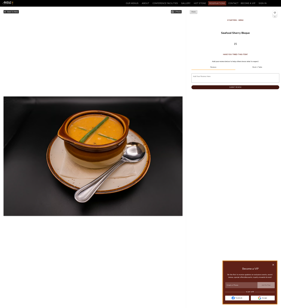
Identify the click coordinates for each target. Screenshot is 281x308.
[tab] (213, 67)
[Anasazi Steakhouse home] (12, 3)
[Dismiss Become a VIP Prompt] (273, 264)
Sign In (263, 3)
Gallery (186, 3)
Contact (233, 3)
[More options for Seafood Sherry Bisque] (274, 12)
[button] (11, 11)
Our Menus (132, 3)
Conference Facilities (165, 3)
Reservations (217, 3)
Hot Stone (200, 3)
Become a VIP (248, 3)
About (145, 3)
